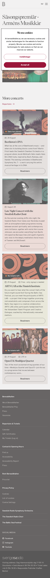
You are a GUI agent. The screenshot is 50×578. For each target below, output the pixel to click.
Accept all (25, 65)
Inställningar (25, 57)
